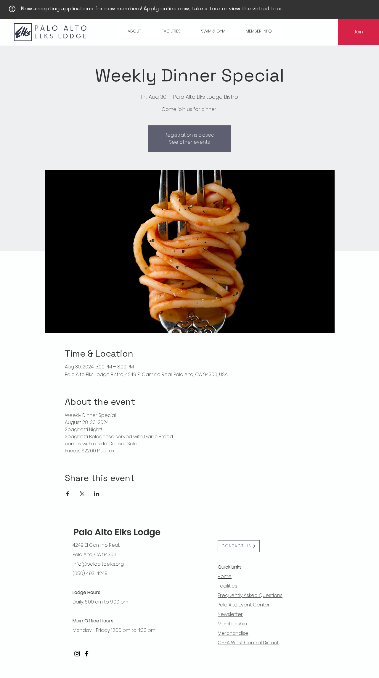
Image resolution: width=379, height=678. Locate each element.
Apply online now (166, 8)
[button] (134, 31)
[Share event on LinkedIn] (96, 493)
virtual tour (267, 8)
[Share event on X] (82, 493)
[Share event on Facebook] (67, 493)
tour (215, 8)
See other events (189, 142)
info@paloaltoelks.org (98, 564)
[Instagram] (77, 653)
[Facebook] (86, 653)
